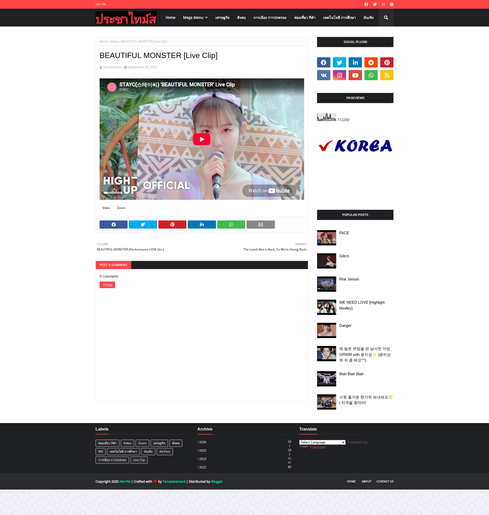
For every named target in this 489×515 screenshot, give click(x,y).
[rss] (386, 75)
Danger (345, 325)
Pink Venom (349, 279)
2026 (245, 442)
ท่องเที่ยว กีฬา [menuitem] (305, 17)
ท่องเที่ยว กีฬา (107, 443)
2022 (245, 467)
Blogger (217, 481)
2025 (245, 450)
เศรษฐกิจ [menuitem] (222, 17)
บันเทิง (148, 451)
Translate (317, 447)
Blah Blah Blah (351, 374)
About (366, 481)
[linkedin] (355, 62)
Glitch (344, 256)
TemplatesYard (174, 481)
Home (104, 41)
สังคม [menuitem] (241, 17)
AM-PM (101, 4)
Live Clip (139, 460)
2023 (245, 458)
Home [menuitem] (170, 17)
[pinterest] (391, 4)
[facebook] (366, 4)
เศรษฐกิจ (159, 443)
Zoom (121, 208)
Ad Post (164, 451)
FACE (344, 233)
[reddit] (371, 62)
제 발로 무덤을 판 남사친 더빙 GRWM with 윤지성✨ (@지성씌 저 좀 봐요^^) (365, 354)
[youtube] (355, 75)
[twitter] (375, 4)
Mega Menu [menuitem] (193, 17)
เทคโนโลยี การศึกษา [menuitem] (339, 17)
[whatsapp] (371, 75)
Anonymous (112, 67)
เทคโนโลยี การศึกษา (123, 451)
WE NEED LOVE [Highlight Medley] (362, 305)
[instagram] (383, 4)
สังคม (176, 443)
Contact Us (384, 481)
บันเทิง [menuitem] (368, 17)
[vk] (323, 75)
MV (100, 451)
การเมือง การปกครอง (112, 460)
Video (115, 41)
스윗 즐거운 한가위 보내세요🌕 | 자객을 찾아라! (366, 400)
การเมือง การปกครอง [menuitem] (270, 17)
